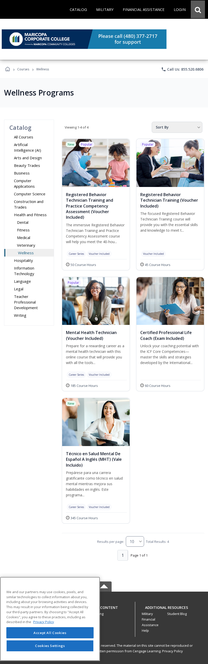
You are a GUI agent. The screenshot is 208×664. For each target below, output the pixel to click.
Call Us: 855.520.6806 (182, 69)
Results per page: (110, 541)
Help (145, 630)
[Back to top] (104, 610)
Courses (23, 69)
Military (147, 613)
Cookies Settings (50, 645)
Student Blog (177, 613)
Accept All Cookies (49, 632)
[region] (50, 619)
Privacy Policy (172, 651)
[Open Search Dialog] (198, 9)
